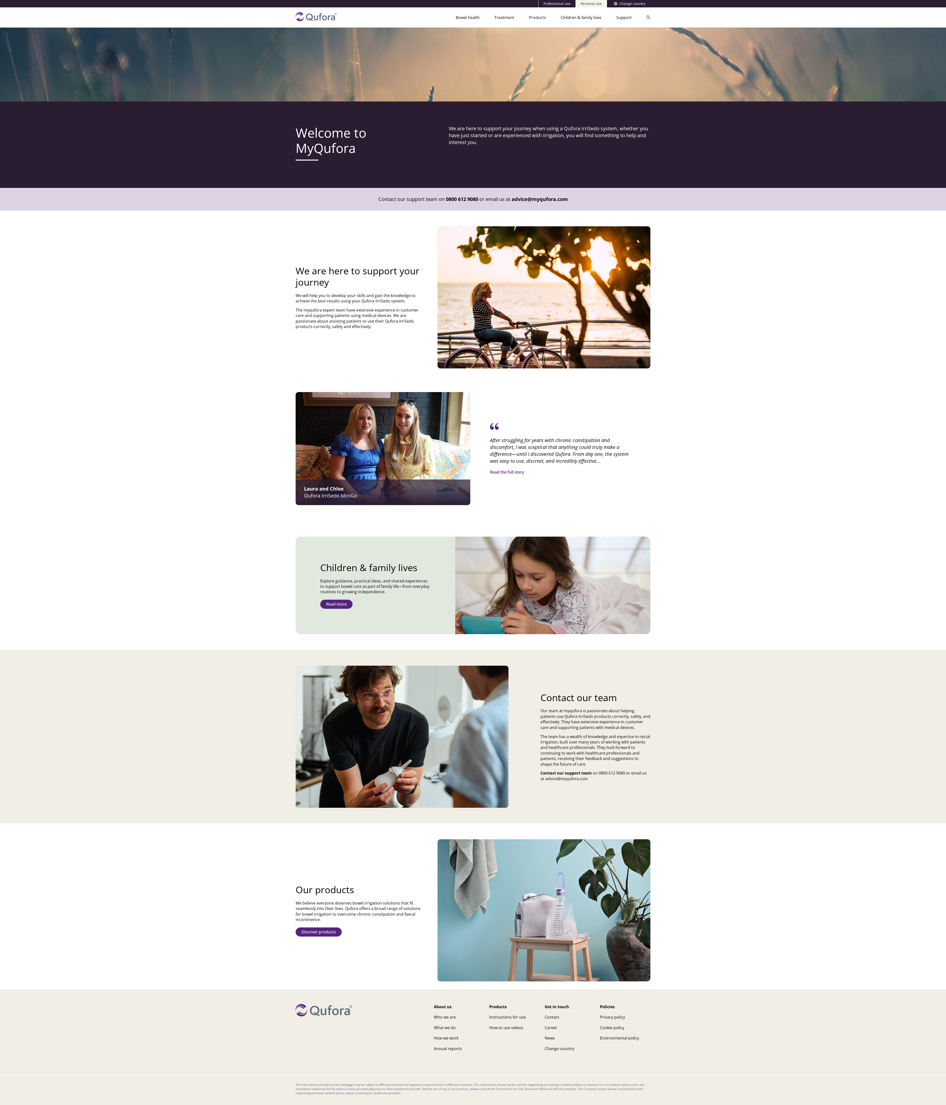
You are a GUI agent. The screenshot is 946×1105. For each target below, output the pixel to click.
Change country (632, 3)
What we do (445, 1027)
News (550, 1038)
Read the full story (507, 472)
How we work (446, 1038)
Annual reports (448, 1048)
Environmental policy (619, 1038)
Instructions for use (507, 1017)
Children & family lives (581, 17)
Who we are (445, 1017)
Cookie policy (612, 1027)
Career (551, 1027)
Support (624, 17)
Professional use (557, 3)
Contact (552, 1017)
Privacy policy (612, 1017)
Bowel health (468, 17)
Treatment (504, 17)
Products (537, 17)
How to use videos (506, 1027)
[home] (316, 19)
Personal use (591, 3)
